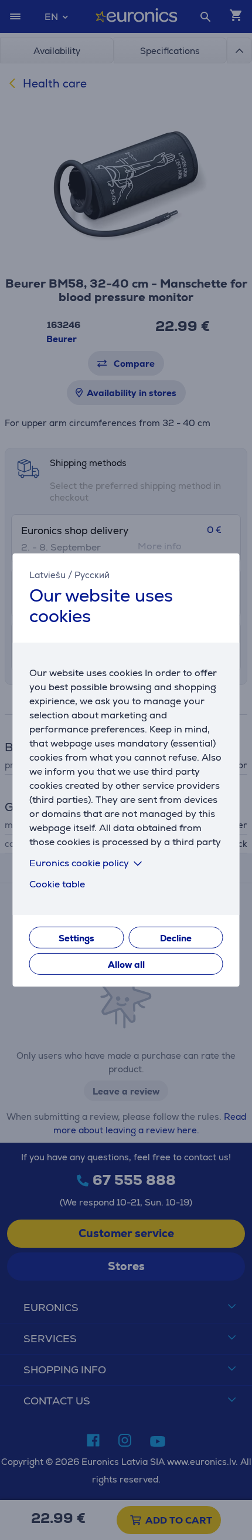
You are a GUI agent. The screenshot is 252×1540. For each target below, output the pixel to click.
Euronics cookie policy (79, 863)
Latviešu (47, 574)
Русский (92, 574)
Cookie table (57, 884)
